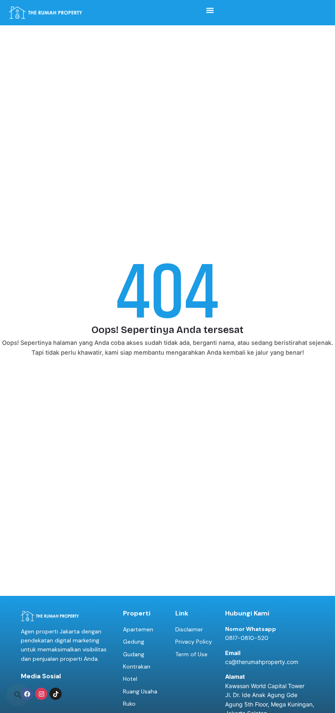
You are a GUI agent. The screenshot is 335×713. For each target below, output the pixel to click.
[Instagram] (41, 694)
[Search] (18, 695)
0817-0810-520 (246, 638)
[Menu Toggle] (210, 10)
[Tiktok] (55, 694)
